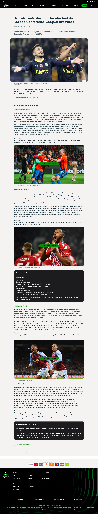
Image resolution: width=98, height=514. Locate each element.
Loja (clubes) (31, 486)
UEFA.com (44, 475)
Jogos (15, 475)
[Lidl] (57, 464)
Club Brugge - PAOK (20, 306)
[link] (14, 5)
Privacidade (19, 499)
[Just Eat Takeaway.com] (51, 464)
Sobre (29, 483)
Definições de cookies (78, 499)
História (30, 481)
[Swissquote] (46, 464)
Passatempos (16, 486)
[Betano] (62, 464)
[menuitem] (15, 5)
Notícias (30, 478)
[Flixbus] (67, 464)
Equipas (30, 475)
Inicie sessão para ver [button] (50, 163)
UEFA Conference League (6, 5)
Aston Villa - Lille (19, 384)
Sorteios (15, 483)
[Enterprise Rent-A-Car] (41, 464)
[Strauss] (36, 464)
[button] (53, 5)
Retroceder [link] (18, 13)
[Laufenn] (31, 464)
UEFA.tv (15, 481)
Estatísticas (16, 489)
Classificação (16, 478)
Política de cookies (59, 499)
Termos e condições (39, 499)
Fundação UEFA (46, 478)
